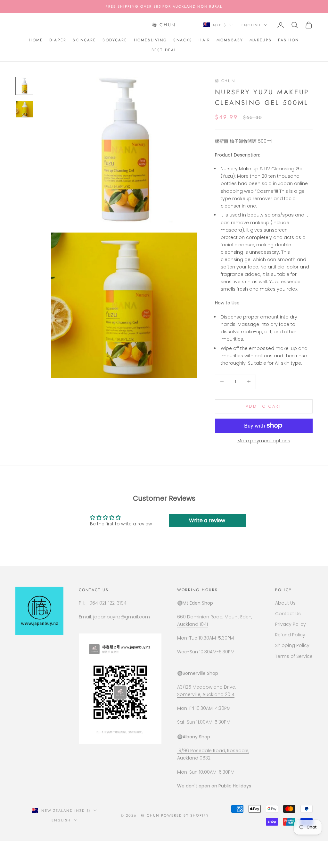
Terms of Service (294, 656)
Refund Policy (290, 635)
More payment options (263, 440)
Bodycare (114, 40)
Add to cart (264, 406)
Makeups (261, 40)
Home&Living (150, 40)
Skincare (84, 40)
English (251, 25)
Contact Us (288, 613)
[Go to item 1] (24, 86)
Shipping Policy (292, 645)
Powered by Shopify (185, 815)
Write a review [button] (207, 520)
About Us (285, 603)
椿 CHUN (225, 81)
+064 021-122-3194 (106, 603)
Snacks (182, 40)
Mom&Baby (230, 40)
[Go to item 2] (24, 109)
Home (36, 40)
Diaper (57, 40)
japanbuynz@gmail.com (121, 617)
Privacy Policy (290, 624)
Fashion (288, 40)
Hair (204, 40)
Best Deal (164, 50)
